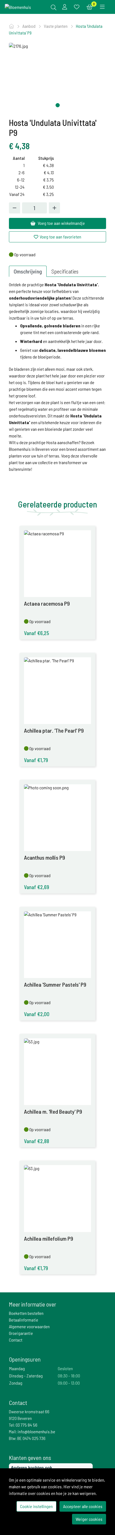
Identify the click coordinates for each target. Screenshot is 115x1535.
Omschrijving (28, 271)
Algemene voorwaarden (29, 1326)
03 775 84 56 (26, 1424)
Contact (15, 1339)
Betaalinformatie (23, 1319)
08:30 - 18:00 (69, 1375)
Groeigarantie (21, 1333)
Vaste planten (56, 26)
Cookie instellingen (36, 1506)
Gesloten (65, 1368)
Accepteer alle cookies (82, 1506)
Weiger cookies (89, 1519)
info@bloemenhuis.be (36, 1431)
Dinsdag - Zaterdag (26, 1375)
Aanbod (29, 26)
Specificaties (64, 271)
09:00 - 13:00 (69, 1382)
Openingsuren (25, 1359)
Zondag (15, 1382)
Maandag (17, 1368)
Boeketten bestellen (26, 1313)
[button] (58, 105)
